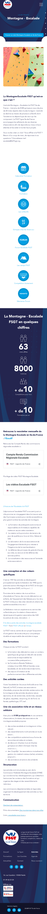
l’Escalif (8, 438)
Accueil (6, 852)
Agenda (34, 856)
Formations (7, 856)
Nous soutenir (36, 861)
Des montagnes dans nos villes (31, 810)
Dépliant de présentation (13, 805)
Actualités (7, 861)
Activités (34, 852)
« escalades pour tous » (16, 815)
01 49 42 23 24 (8, 880)
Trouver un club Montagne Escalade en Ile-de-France (23, 35)
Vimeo (28, 626)
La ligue (20, 852)
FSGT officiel (18, 626)
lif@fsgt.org (7, 884)
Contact (20, 861)
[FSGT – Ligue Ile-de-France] (20, 4)
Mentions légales (12, 906)
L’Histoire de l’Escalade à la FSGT (16, 506)
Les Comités (22, 856)
